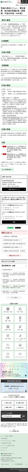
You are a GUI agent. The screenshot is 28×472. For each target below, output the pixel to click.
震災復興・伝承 (10, 423)
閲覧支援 (22, 2)
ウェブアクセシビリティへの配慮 (8, 440)
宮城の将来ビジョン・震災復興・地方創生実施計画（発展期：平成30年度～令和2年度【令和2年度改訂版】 (14, 275)
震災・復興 (16, 423)
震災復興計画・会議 (8, 265)
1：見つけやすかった (9, 216)
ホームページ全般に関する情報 (8, 445)
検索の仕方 (24, 419)
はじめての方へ (5, 447)
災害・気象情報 (19, 2)
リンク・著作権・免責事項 (7, 436)
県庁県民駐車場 (19, 464)
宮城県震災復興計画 (13, 24)
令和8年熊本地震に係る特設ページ (12, 240)
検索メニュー (26, 2)
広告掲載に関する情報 (6, 443)
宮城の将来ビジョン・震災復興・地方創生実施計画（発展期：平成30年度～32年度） (14, 287)
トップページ (3, 423)
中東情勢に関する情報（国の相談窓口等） (14, 243)
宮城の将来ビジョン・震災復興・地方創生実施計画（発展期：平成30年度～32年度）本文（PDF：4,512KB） (16, 156)
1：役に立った (7, 207)
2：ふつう (16, 207)
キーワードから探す (7, 413)
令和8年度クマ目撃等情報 (10, 236)
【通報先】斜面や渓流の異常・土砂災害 (14, 251)
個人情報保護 (4, 438)
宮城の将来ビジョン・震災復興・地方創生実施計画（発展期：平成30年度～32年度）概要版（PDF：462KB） (16, 149)
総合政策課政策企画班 (8, 180)
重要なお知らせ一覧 (14, 255)
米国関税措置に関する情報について (12, 247)
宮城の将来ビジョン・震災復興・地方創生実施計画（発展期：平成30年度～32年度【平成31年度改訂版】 (14, 281)
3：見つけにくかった (9, 218)
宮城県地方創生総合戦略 (13, 58)
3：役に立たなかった (9, 209)
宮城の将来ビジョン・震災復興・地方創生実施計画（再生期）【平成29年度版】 (14, 292)
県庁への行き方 (5, 464)
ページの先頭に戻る (14, 431)
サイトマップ (4, 450)
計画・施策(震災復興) (6, 169)
